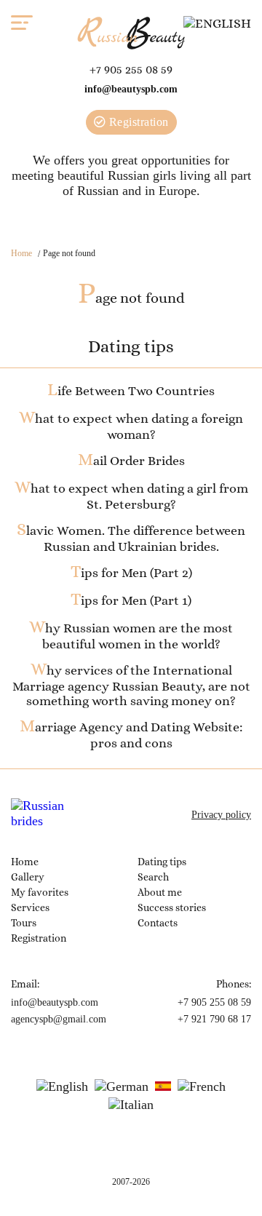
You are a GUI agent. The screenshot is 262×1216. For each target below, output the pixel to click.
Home (21, 253)
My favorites (39, 892)
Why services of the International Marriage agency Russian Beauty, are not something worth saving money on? (131, 685)
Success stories (172, 907)
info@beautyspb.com (131, 89)
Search (153, 877)
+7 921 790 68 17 (214, 1019)
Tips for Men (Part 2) (131, 572)
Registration (137, 122)
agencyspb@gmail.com (58, 1019)
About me (160, 892)
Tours (23, 923)
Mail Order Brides (131, 460)
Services (30, 907)
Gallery (27, 877)
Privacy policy (221, 814)
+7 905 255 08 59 (131, 69)
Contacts (158, 923)
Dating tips (162, 861)
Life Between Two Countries (131, 391)
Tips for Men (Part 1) (131, 600)
